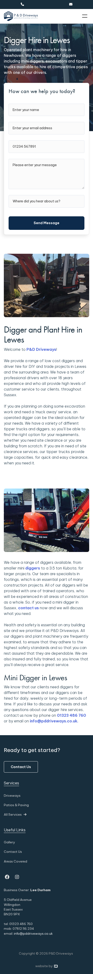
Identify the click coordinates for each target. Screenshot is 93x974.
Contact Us (21, 767)
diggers (32, 568)
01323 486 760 (71, 715)
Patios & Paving (16, 805)
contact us (28, 607)
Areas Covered (15, 861)
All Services (15, 814)
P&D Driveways (41, 349)
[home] (21, 16)
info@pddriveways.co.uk (33, 933)
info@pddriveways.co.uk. (54, 721)
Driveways (12, 795)
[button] (84, 16)
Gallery (9, 842)
